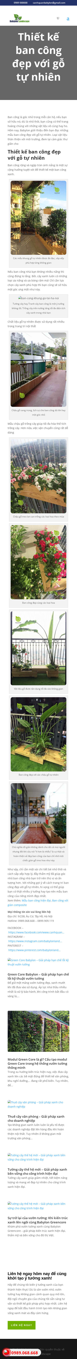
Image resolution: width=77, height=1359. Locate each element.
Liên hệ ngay (21, 1325)
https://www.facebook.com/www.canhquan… (36, 932)
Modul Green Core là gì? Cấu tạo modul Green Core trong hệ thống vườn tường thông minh (37, 1063)
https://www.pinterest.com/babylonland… (34, 950)
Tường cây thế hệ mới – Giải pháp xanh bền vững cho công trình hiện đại (37, 1171)
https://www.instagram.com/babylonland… (35, 941)
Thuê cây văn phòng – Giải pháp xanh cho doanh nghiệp (36, 1118)
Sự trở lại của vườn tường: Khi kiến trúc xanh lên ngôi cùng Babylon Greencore (38, 1220)
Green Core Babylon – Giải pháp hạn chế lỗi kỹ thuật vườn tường (38, 976)
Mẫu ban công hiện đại (36, 900)
